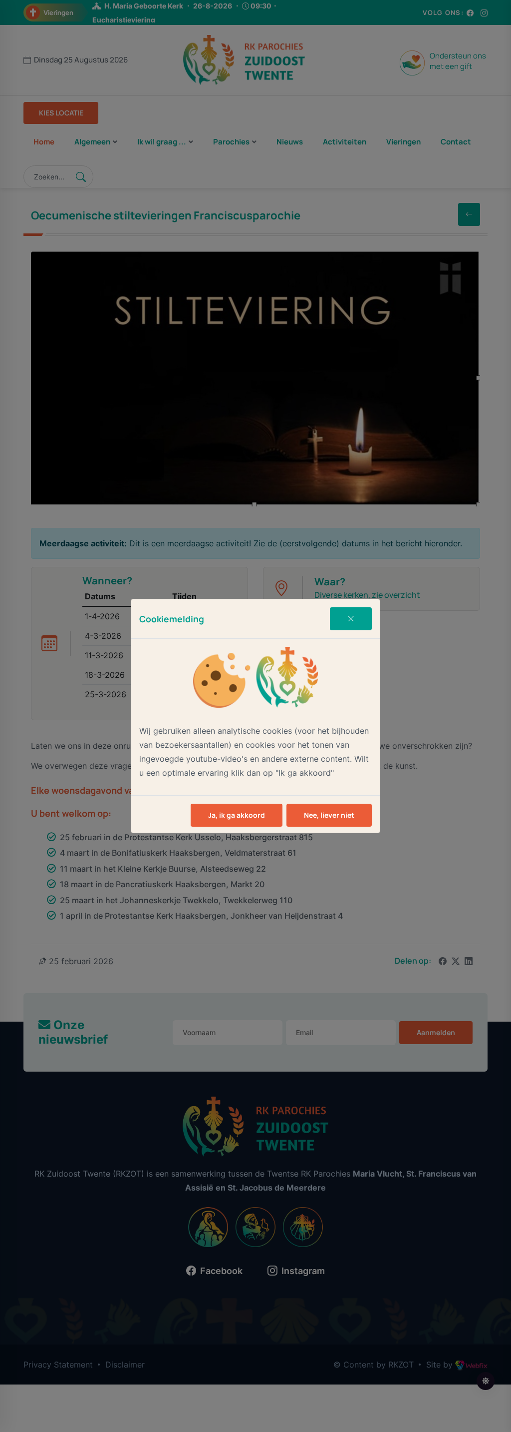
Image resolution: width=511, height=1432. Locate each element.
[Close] (351, 618)
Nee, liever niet (329, 815)
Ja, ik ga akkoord (236, 815)
